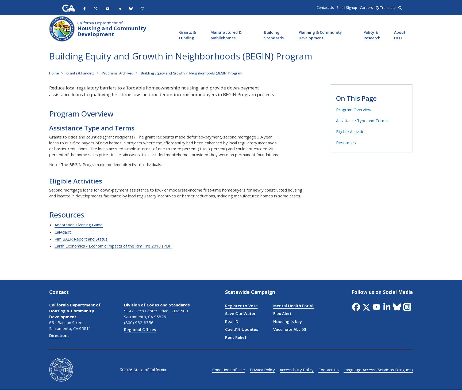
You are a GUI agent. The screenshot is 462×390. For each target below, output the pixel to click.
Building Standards (274, 35)
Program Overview (353, 109)
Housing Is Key (287, 321)
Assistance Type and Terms (362, 120)
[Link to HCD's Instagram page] (142, 8)
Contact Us (328, 369)
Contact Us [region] (325, 7)
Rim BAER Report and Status (81, 239)
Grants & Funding (187, 35)
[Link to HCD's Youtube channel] (108, 8)
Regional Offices (140, 329)
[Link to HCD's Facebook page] (84, 8)
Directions (59, 335)
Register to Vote (241, 305)
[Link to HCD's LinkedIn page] (119, 8)
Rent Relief (236, 337)
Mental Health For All (293, 305)
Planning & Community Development (320, 35)
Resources (346, 142)
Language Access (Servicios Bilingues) (378, 369)
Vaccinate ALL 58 (289, 329)
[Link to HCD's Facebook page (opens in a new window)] (357, 307)
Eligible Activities (351, 131)
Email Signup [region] (347, 7)
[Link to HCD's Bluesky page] (131, 8)
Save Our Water (240, 313)
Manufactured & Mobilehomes (225, 35)
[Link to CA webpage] (68, 8)
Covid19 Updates (241, 329)
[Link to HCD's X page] (95, 8)
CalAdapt (63, 232)
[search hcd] (400, 7)
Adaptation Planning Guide (79, 224)
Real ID (231, 321)
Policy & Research (372, 35)
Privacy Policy (262, 369)
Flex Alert (282, 313)
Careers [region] (366, 7)
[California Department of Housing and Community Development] (62, 28)
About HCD (400, 35)
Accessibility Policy (297, 369)
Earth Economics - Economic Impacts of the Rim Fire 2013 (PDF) (113, 246)
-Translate (387, 7)
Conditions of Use (228, 369)
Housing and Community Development (111, 29)
